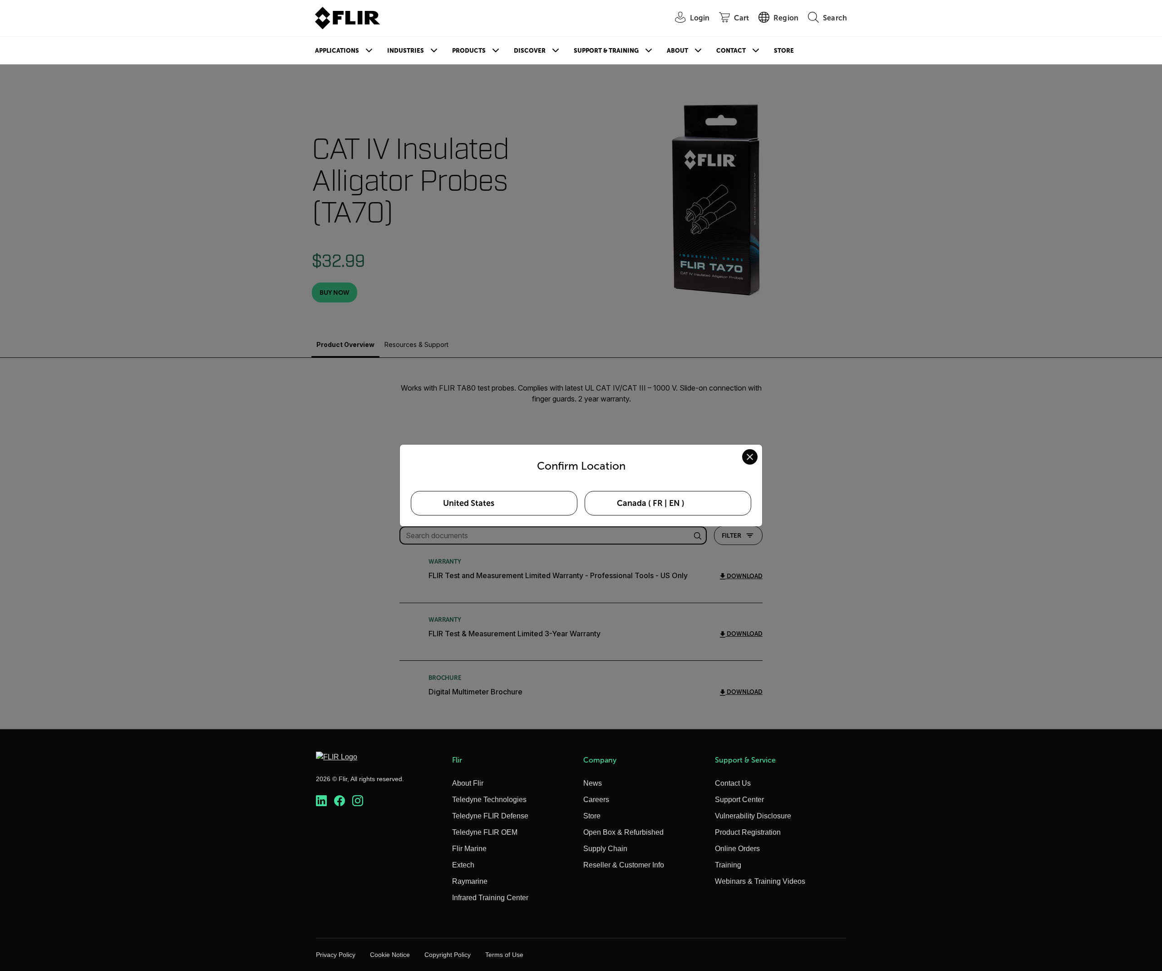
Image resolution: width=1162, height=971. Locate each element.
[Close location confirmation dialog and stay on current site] (750, 457)
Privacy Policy (335, 954)
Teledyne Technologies (489, 799)
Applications (337, 50)
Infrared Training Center (490, 898)
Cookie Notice (390, 954)
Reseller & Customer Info (623, 865)
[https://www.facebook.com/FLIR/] (339, 801)
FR (658, 503)
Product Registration (748, 832)
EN (674, 503)
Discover (530, 50)
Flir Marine (469, 848)
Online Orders (737, 848)
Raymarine (469, 881)
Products (469, 50)
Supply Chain (605, 848)
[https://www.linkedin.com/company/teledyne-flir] (321, 801)
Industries (405, 50)
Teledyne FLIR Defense (490, 816)
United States (468, 503)
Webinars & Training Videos (760, 881)
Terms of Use (504, 954)
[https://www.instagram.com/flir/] (357, 801)
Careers (596, 799)
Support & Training (606, 50)
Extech (463, 865)
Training (728, 865)
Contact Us (733, 783)
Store (784, 50)
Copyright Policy (447, 954)
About (677, 50)
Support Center (739, 799)
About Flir (467, 783)
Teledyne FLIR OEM (484, 832)
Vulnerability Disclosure (753, 816)
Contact (731, 50)
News (592, 783)
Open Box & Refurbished (623, 832)
